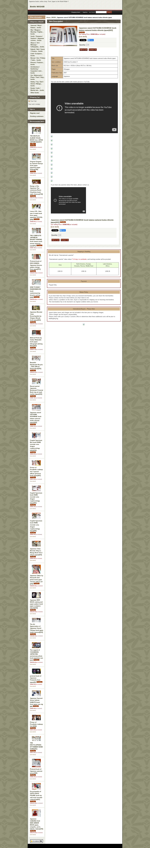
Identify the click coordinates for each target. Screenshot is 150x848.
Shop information (36, 17)
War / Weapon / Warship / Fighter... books (37, 32)
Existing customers (36, 116)
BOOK (54, 17)
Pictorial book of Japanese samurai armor (36, 771)
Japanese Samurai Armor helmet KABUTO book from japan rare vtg (36, 702)
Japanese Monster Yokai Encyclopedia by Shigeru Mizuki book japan (36, 316)
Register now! (35, 113)
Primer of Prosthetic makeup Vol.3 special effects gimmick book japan (36, 471)
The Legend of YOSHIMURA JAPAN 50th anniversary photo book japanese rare (36, 655)
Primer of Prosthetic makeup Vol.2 (36, 724)
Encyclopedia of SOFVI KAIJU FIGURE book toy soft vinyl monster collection (36, 795)
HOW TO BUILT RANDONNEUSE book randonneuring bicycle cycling (35, 292)
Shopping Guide (75, 12)
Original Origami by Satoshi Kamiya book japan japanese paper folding (36, 165)
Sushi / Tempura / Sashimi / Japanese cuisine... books (37, 38)
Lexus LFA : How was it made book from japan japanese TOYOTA (36, 215)
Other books (35, 92)
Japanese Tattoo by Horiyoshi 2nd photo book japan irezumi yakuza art (36, 580)
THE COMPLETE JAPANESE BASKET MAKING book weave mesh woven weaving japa (36, 241)
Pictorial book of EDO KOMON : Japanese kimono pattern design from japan (36, 265)
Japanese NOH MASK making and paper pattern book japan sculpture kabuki (36, 604)
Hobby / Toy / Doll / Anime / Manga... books (37, 84)
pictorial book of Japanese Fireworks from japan (35, 679)
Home (48, 17)
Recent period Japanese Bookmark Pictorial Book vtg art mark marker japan (36, 390)
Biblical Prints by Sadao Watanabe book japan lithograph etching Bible (36, 342)
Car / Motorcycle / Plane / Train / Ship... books (38, 77)
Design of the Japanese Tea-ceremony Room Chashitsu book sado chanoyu (36, 190)
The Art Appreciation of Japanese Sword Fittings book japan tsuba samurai (36, 628)
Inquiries (85, 12)
